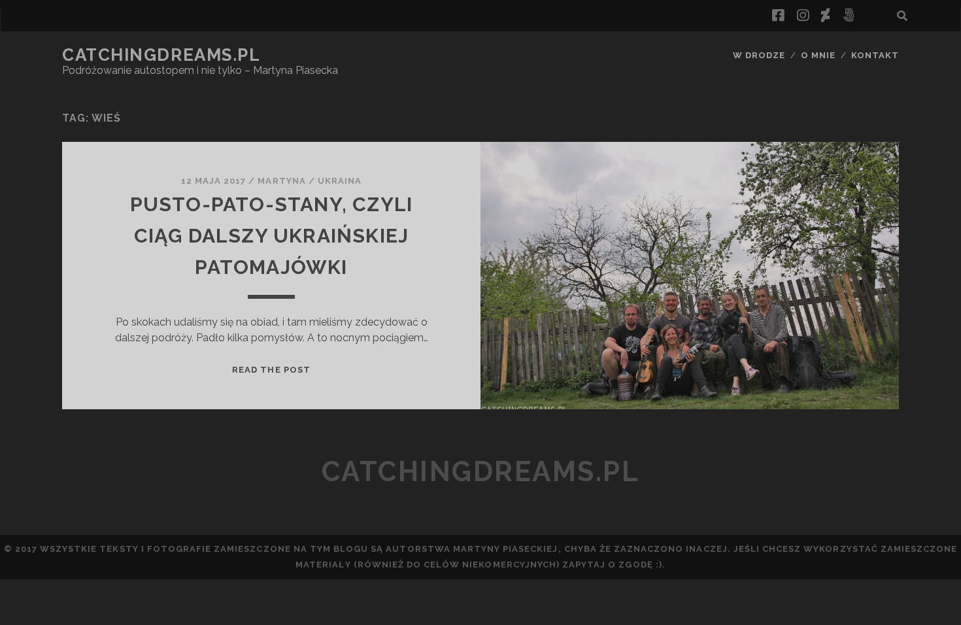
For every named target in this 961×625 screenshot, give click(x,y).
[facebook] (778, 15)
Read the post (271, 370)
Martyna (281, 181)
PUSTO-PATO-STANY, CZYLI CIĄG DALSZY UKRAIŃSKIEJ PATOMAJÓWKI (271, 236)
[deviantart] (825, 15)
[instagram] (803, 15)
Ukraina (340, 181)
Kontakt (875, 55)
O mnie (818, 55)
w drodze (759, 55)
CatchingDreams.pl (161, 55)
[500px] (848, 15)
